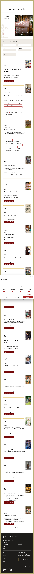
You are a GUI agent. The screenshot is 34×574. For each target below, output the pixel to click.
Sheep (21, 174)
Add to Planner (9, 81)
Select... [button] (4, 54)
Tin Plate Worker (8, 110)
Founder (7, 112)
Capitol (20, 146)
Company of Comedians (10, 515)
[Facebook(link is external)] (25, 566)
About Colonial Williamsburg (8, 540)
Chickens (7, 174)
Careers (4, 548)
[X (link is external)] (27, 566)
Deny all (6, 297)
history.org (4, 563)
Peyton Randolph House (18, 148)
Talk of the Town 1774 (9, 385)
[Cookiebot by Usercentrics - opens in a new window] (29, 276)
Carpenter (7, 105)
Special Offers (5, 557)
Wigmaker (19, 107)
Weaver (12, 105)
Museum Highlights (9, 234)
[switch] (13, 291)
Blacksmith (7, 103)
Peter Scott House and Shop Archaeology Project (12, 141)
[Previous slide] (6, 25)
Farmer (16, 112)
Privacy (19, 566)
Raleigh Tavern (14, 146)
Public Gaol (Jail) (18, 143)
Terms (22, 566)
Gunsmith (13, 103)
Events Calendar (5, 560)
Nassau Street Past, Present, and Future (14, 256)
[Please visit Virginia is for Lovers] (11, 569)
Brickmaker (18, 103)
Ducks (12, 174)
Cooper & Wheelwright (16, 110)
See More (17, 527)
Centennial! (7, 214)
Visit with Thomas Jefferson (11, 365)
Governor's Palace (16, 150)
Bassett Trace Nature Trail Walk (12, 191)
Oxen (6, 176)
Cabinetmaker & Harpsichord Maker (10, 107)
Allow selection (17, 297)
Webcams (4, 561)
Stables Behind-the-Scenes (11, 494)
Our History (5, 542)
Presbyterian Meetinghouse (9, 143)
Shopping (4, 558)
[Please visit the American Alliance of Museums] (5, 569)
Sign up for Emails (24, 559)
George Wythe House (8, 150)
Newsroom (4, 546)
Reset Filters (29, 57)
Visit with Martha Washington (12, 427)
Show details (29, 294)
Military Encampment (9, 114)
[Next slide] (9, 25)
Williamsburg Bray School (17, 145)
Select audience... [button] (20, 50)
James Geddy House (8, 139)
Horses (16, 174)
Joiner (12, 112)
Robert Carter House (8, 145)
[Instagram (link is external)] (29, 566)
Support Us (4, 554)
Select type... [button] (5, 50)
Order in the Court (9, 320)
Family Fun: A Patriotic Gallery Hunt (13, 471)
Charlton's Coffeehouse (9, 148)
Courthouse (7, 146)
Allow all (27, 297)
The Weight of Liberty (9, 450)
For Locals (4, 555)
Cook (21, 112)
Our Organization (5, 544)
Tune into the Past (8, 406)
